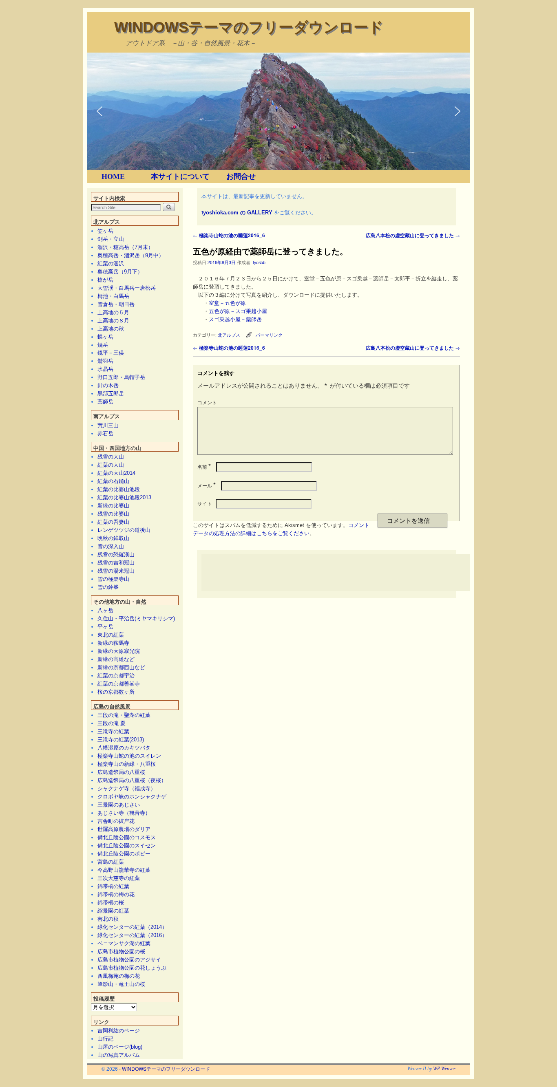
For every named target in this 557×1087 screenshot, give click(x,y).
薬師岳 (105, 402)
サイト (204, 503)
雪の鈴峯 (108, 587)
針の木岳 (108, 385)
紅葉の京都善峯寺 (118, 684)
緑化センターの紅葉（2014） (132, 927)
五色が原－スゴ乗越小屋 (238, 311)
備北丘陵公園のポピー (123, 854)
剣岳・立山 (110, 239)
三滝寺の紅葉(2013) (120, 739)
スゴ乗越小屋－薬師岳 (235, 319)
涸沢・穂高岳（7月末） (125, 247)
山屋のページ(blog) (119, 1047)
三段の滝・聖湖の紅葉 (123, 715)
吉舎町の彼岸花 (116, 821)
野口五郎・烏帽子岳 (121, 377)
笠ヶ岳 (105, 231)
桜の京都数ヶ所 (116, 692)
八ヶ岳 (105, 610)
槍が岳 (105, 280)
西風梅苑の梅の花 (118, 976)
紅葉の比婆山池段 (118, 489)
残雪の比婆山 (113, 514)
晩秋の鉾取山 (113, 538)
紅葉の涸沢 (110, 263)
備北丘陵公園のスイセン (126, 845)
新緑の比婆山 (113, 506)
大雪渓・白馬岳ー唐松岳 (126, 288)
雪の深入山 (110, 546)
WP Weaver (444, 1069)
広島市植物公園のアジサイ (129, 960)
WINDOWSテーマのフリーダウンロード (248, 27)
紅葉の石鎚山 (113, 481)
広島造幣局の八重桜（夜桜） (131, 780)
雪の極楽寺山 (113, 579)
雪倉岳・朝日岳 (116, 304)
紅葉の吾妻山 (113, 522)
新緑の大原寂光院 (118, 651)
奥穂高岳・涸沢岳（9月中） (130, 255)
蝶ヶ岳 (105, 337)
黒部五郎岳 (110, 393)
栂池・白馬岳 (113, 296)
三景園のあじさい (118, 805)
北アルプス (229, 335)
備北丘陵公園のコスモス (126, 837)
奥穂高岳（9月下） (120, 272)
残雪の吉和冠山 (116, 563)
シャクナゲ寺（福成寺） (126, 788)
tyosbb (259, 262)
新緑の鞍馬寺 (113, 643)
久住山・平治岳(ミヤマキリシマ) (136, 618)
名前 (204, 466)
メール (206, 485)
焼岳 (102, 345)
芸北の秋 (108, 919)
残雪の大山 (110, 457)
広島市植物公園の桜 (121, 951)
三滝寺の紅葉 (113, 731)
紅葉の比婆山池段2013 (124, 497)
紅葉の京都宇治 (116, 675)
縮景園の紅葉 (113, 911)
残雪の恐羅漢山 (116, 554)
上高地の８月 (113, 321)
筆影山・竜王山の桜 (121, 984)
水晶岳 (105, 369)
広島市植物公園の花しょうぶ (131, 968)
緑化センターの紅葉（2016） (132, 935)
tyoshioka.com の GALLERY (236, 212)
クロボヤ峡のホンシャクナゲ (131, 797)
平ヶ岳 (105, 627)
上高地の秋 (110, 329)
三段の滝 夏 (111, 723)
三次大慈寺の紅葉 (118, 878)
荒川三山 (108, 425)
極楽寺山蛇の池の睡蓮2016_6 (229, 235)
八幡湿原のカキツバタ (123, 748)
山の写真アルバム (118, 1055)
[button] (99, 111)
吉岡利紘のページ (118, 1030)
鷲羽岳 (105, 361)
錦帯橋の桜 (110, 903)
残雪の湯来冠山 (116, 571)
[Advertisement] (349, 572)
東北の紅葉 (110, 635)
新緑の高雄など (116, 659)
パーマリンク (269, 335)
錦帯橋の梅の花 (116, 894)
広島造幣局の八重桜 (121, 772)
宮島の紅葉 (110, 862)
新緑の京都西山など (121, 667)
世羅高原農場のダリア (123, 829)
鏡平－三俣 (110, 353)
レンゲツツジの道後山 (123, 530)
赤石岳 (105, 433)
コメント (207, 402)
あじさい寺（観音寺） (123, 813)
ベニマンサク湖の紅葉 (123, 943)
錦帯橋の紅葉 (113, 886)
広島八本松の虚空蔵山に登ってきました (413, 235)
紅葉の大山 (110, 465)
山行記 (105, 1039)
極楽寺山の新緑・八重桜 (126, 764)
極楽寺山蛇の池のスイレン (129, 756)
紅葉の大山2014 (116, 473)
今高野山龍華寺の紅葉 (123, 870)
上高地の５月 (113, 312)
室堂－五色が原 (227, 303)
